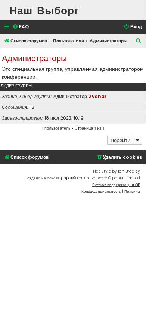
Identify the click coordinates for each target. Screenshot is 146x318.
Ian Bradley (129, 171)
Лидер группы (16, 85)
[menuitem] (20, 27)
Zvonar (97, 96)
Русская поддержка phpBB (116, 185)
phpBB (67, 178)
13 (32, 107)
